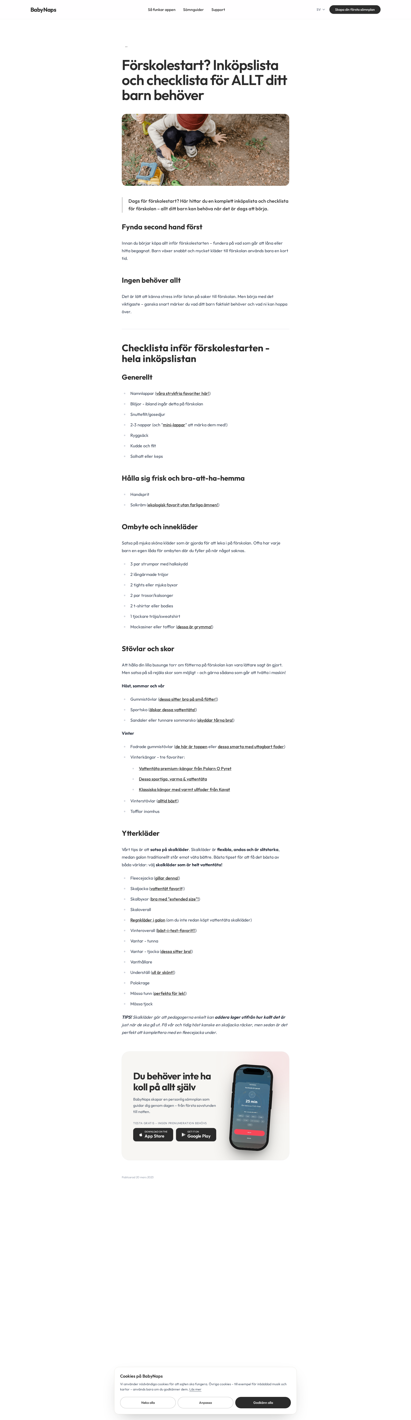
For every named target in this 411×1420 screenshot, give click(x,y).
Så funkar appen (162, 9)
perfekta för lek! (169, 993)
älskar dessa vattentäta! (173, 709)
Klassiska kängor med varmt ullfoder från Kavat (184, 789)
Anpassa (205, 1402)
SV (319, 9)
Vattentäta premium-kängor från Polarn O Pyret (185, 768)
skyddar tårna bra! (215, 720)
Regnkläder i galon (147, 920)
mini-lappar (174, 425)
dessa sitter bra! (176, 951)
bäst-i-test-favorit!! (176, 930)
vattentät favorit (166, 888)
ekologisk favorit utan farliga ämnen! (183, 505)
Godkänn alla (263, 1402)
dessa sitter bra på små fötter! (188, 699)
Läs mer (195, 1389)
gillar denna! (167, 878)
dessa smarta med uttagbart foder (251, 746)
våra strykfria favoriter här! (182, 393)
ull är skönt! (163, 972)
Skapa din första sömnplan (355, 9)
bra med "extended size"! (175, 899)
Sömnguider (193, 9)
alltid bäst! (167, 801)
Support (218, 9)
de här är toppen (191, 746)
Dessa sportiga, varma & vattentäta (173, 779)
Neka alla (148, 1402)
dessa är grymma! (194, 626)
